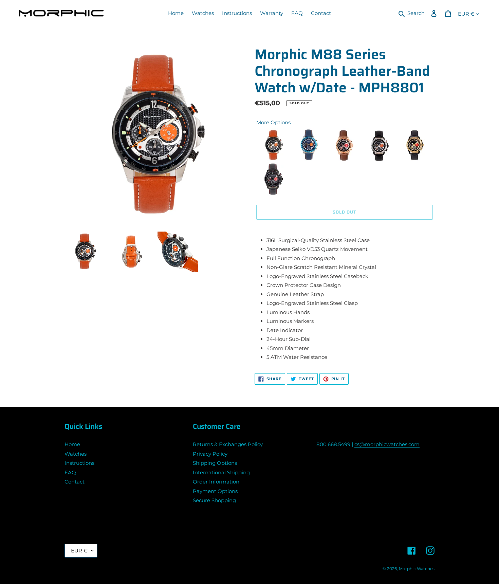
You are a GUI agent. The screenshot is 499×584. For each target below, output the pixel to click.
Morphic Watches (417, 568)
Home (72, 444)
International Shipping (221, 472)
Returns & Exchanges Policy (228, 444)
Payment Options (215, 491)
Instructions (79, 463)
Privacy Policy (210, 454)
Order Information (216, 481)
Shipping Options (215, 463)
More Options (273, 122)
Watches (75, 454)
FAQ (70, 472)
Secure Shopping (214, 500)
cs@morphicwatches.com (387, 444)
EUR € (79, 550)
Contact (74, 481)
